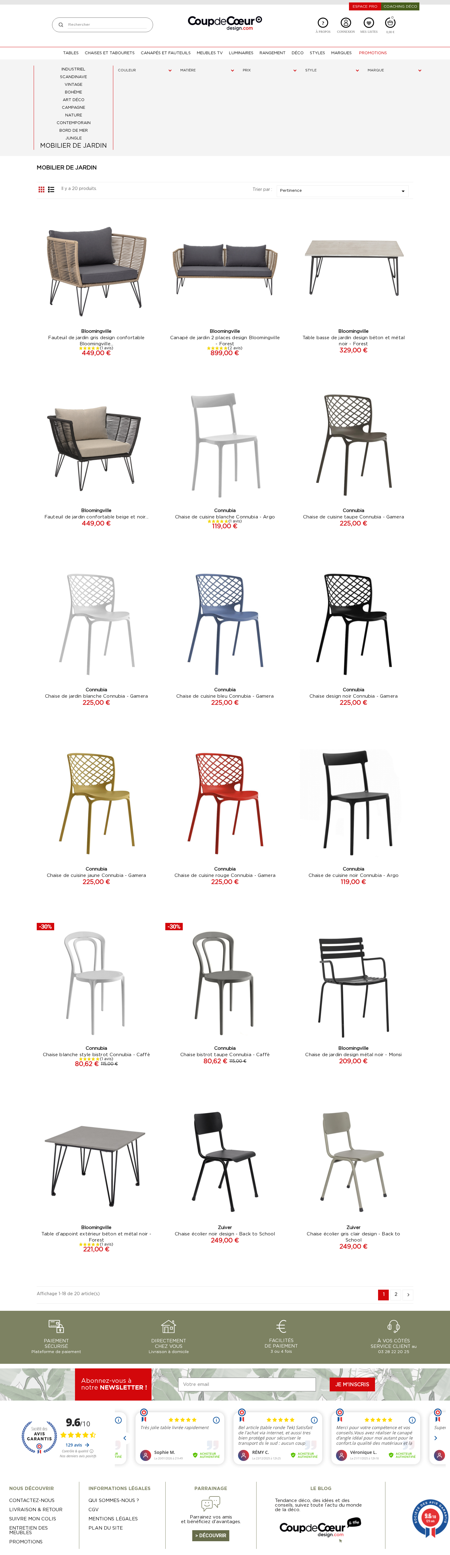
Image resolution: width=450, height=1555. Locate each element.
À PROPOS (323, 26)
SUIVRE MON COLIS (32, 1519)
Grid (42, 189)
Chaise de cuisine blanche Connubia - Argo (225, 517)
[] (61, 24)
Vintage (73, 85)
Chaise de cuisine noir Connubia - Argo (354, 875)
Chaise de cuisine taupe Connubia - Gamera (353, 517)
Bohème (73, 92)
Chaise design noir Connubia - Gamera (353, 696)
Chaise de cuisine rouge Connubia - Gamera (225, 875)
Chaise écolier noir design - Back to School (225, 1234)
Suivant (408, 1295)
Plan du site (105, 1528)
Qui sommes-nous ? (113, 1500)
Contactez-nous (31, 1500)
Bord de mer (73, 131)
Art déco (73, 100)
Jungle (74, 138)
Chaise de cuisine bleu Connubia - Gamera (225, 696)
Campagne (73, 108)
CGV (93, 1510)
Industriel (73, 69)
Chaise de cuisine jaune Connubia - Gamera (96, 875)
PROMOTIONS (26, 1542)
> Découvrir (210, 1535)
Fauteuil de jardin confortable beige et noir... (96, 517)
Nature (73, 115)
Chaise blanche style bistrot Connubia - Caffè (96, 1054)
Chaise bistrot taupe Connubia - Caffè (225, 1054)
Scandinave (73, 77)
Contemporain (74, 123)
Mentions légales (113, 1519)
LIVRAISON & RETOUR (35, 1510)
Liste (51, 189)
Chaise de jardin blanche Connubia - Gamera (96, 696)
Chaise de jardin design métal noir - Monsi (353, 1054)
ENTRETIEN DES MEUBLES (28, 1530)
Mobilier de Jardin (73, 146)
